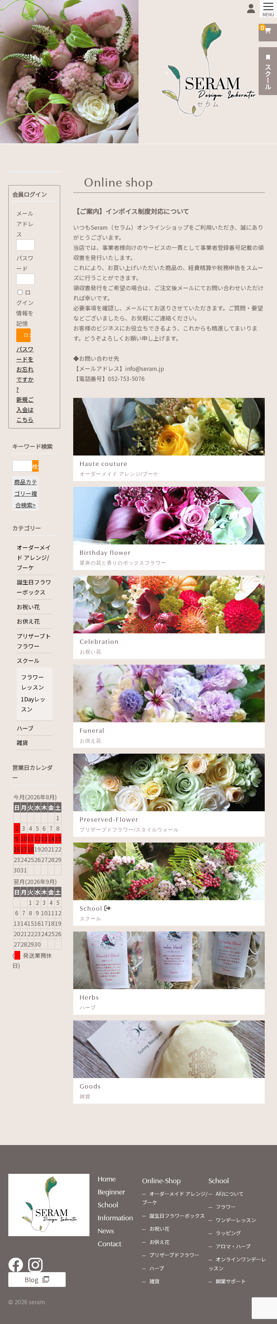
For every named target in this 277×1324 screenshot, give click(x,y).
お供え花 (28, 621)
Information (115, 1217)
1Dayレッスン (33, 704)
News (106, 1230)
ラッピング (228, 1233)
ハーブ (25, 728)
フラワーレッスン (32, 682)
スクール (268, 76)
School (108, 1204)
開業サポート (231, 1281)
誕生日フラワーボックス (34, 587)
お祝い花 (28, 606)
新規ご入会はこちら (25, 409)
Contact (109, 1243)
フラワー (226, 1206)
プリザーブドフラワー (174, 1254)
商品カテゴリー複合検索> (25, 493)
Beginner (111, 1191)
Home (107, 1178)
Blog (32, 1279)
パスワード (25, 263)
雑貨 (22, 742)
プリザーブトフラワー (34, 641)
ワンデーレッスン (236, 1220)
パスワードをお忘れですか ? (25, 369)
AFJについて (230, 1193)
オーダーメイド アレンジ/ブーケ (34, 557)
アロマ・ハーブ (233, 1246)
